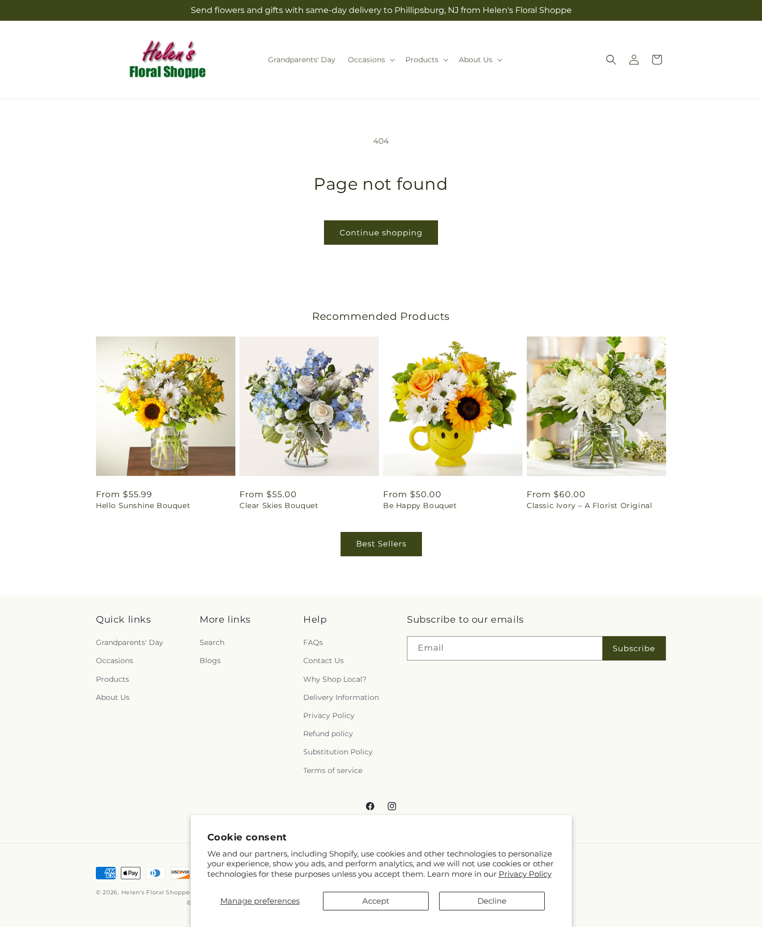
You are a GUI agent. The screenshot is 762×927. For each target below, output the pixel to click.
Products (112, 679)
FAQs (313, 643)
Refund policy (328, 734)
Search (212, 643)
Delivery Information (341, 697)
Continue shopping (381, 232)
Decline (491, 901)
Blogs (210, 661)
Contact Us (323, 661)
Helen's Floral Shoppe (155, 892)
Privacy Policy (525, 874)
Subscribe (634, 648)
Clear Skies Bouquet (278, 505)
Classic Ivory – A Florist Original (589, 505)
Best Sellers (381, 544)
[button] (370, 60)
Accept (375, 901)
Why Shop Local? (334, 679)
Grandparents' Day (129, 643)
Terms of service (332, 770)
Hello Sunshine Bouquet (143, 505)
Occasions (114, 661)
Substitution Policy (338, 752)
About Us (113, 697)
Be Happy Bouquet (420, 505)
